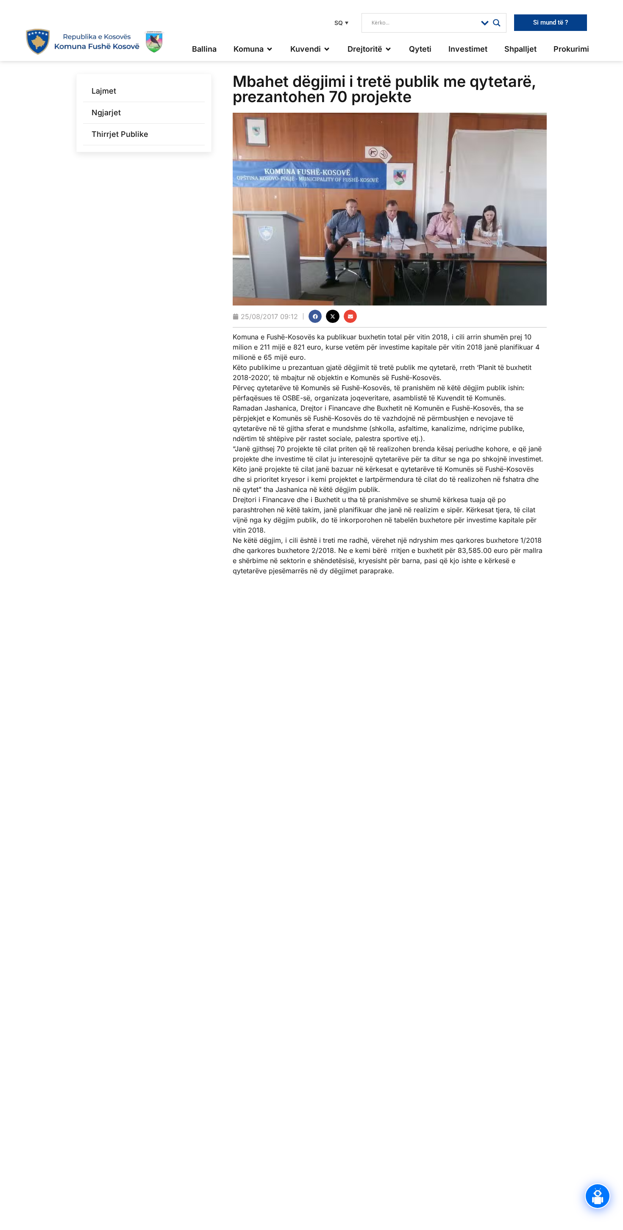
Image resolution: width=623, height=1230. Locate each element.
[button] (340, 23)
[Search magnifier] (497, 23)
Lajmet (104, 90)
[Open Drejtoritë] (388, 49)
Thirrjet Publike (120, 134)
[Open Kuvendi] (327, 49)
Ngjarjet (106, 112)
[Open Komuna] (269, 49)
